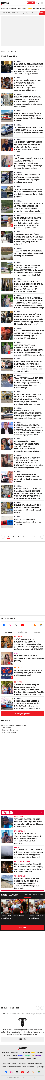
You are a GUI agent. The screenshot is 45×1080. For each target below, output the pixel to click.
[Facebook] (4, 625)
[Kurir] (4, 3)
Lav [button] (22, 1013)
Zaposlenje (40, 1067)
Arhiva (36, 537)
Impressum (22, 1063)
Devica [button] (27, 1013)
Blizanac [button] (13, 1013)
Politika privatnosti (14, 1067)
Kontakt (14, 1063)
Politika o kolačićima (35, 1063)
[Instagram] (10, 625)
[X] (16, 625)
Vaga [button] (33, 1013)
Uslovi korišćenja (28, 1067)
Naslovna (4, 51)
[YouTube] (22, 625)
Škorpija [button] (39, 1013)
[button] (42, 1008)
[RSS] (35, 625)
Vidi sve (22, 927)
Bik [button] (7, 1013)
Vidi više (22, 1039)
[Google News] (41, 625)
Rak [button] (18, 1013)
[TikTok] (29, 625)
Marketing (6, 1063)
